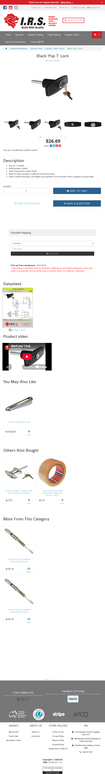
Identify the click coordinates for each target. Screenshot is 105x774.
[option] (52, 87)
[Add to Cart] (29, 433)
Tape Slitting (54, 34)
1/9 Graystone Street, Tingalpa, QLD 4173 (87, 733)
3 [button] (48, 137)
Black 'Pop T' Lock (17, 330)
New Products (51, 7)
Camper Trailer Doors (54, 48)
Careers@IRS (37, 41)
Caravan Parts (36, 48)
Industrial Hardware (18, 48)
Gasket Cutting (35, 34)
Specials (19, 34)
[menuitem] (51, 146)
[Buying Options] (29, 570)
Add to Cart (78, 191)
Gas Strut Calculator (15, 41)
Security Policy (58, 744)
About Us (63, 7)
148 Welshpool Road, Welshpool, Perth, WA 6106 (87, 739)
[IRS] (22, 21)
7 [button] (64, 137)
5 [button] (56, 137)
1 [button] (40, 137)
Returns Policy (58, 740)
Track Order (13, 736)
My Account (13, 732)
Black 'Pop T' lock (75, 48)
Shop (8, 34)
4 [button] (52, 137)
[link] (18, 699)
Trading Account (78, 7)
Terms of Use (58, 732)
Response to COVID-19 (58, 748)
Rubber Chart (72, 34)
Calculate (53, 253)
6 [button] (60, 137)
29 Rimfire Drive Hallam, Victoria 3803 (87, 746)
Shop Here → (67, 2)
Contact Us (36, 7)
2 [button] (44, 137)
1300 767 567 (87, 752)
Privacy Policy (58, 736)
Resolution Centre (13, 740)
